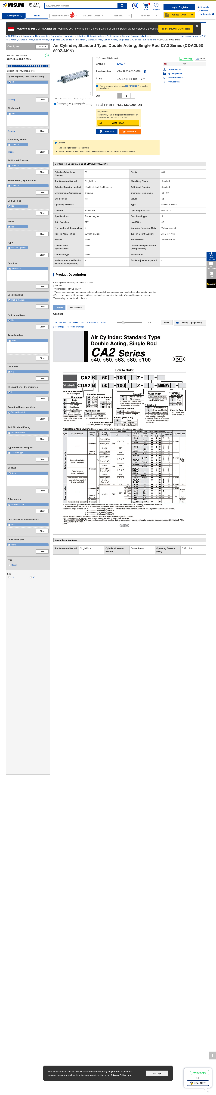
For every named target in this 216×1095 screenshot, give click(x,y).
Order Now (109, 131)
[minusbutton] (119, 96)
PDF (184, 64)
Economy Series (60, 15)
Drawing (11, 100)
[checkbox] (27, 82)
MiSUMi (6, 4)
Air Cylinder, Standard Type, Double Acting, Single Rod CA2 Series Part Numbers (115, 39)
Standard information (98, 322)
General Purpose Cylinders (135, 36)
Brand (37, 15)
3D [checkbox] (34, 577)
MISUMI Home (13, 36)
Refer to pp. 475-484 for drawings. (69, 327)
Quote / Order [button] (179, 14)
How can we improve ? (191, 36)
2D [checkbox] (12, 577)
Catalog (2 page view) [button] (191, 322)
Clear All (42, 46)
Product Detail (174, 82)
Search (122, 5)
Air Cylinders (113, 36)
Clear (42, 100)
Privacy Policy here (121, 1075)
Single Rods (85, 548)
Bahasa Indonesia (206, 12)
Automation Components (35, 36)
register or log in (132, 86)
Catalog (59, 307)
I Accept (157, 1073)
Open (167, 322)
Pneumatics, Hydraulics (62, 36)
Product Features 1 (77, 322)
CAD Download (174, 69)
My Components (175, 74)
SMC (120, 64)
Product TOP (60, 322)
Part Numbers (76, 307)
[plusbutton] (132, 96)
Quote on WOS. (118, 123)
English (205, 7)
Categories (13, 15)
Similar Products (175, 78)
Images (11, 152)
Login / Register (179, 7)
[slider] (123, 322)
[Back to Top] (212, 1055)
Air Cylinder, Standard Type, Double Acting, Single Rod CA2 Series (39, 39)
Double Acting (137, 548)
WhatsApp (187, 59)
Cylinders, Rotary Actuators (90, 36)
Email (202, 59)
